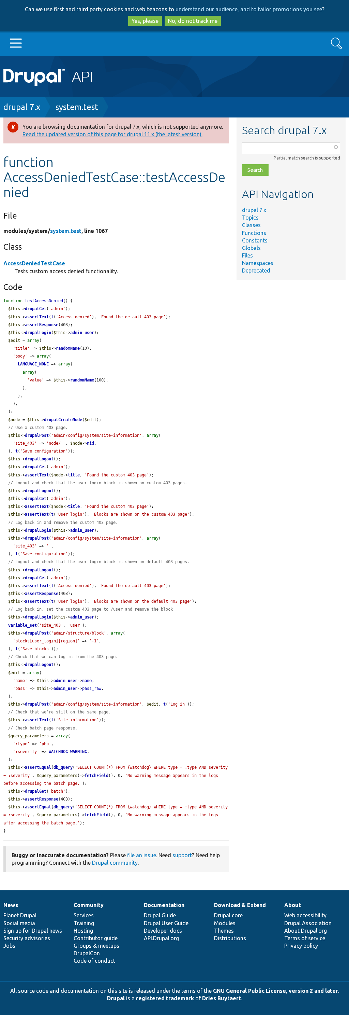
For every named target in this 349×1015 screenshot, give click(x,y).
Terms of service (304, 938)
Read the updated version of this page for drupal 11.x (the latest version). (112, 134)
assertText (37, 317)
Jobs (9, 946)
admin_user (82, 332)
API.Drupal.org (161, 938)
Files (247, 255)
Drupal (116, 998)
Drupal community (115, 863)
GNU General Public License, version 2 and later (275, 991)
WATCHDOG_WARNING (68, 751)
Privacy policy (301, 946)
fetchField (96, 775)
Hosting (83, 931)
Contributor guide (96, 938)
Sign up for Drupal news (32, 931)
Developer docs (163, 931)
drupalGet (35, 308)
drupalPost (37, 435)
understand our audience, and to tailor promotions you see (249, 9)
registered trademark (165, 998)
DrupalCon (87, 953)
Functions (254, 233)
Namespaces (257, 263)
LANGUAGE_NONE (33, 364)
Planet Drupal (19, 915)
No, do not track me (192, 21)
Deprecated (256, 270)
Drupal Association (308, 923)
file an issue (141, 855)
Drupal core (228, 915)
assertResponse (41, 324)
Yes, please (145, 21)
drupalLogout (39, 459)
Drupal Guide (160, 915)
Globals (251, 248)
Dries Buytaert (221, 998)
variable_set (22, 625)
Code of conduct (94, 961)
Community (89, 905)
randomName (68, 348)
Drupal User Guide (166, 923)
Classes (251, 225)
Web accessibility (305, 915)
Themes (224, 931)
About (292, 905)
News (10, 905)
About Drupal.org (305, 931)
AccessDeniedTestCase (34, 263)
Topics (250, 217)
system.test (77, 107)
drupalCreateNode (63, 419)
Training (84, 923)
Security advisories (26, 938)
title (74, 475)
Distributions (230, 938)
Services (84, 915)
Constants (255, 240)
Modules (225, 923)
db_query (63, 767)
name (87, 680)
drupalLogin (38, 332)
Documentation (164, 905)
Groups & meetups (96, 946)
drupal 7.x (21, 107)
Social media (19, 923)
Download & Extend (240, 905)
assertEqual (38, 767)
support (182, 855)
